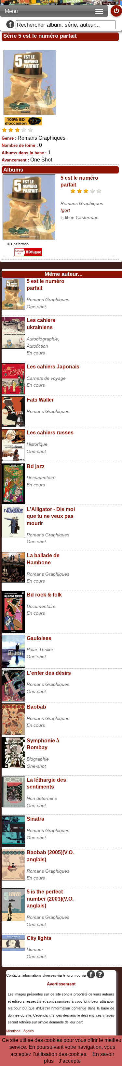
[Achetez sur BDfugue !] (28, 254)
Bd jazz (36, 466)
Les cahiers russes (50, 432)
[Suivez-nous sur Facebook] (10, 25)
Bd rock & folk (44, 594)
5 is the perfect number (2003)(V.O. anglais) (50, 898)
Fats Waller (40, 400)
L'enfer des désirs (49, 673)
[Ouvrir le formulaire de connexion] (116, 11)
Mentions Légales (20, 1031)
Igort (65, 210)
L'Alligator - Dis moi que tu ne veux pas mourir (51, 516)
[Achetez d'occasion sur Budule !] (22, 123)
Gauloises (39, 638)
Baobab (36, 707)
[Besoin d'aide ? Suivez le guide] (100, 975)
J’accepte (70, 1061)
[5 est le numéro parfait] (29, 238)
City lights (39, 938)
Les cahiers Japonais (53, 366)
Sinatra (35, 819)
